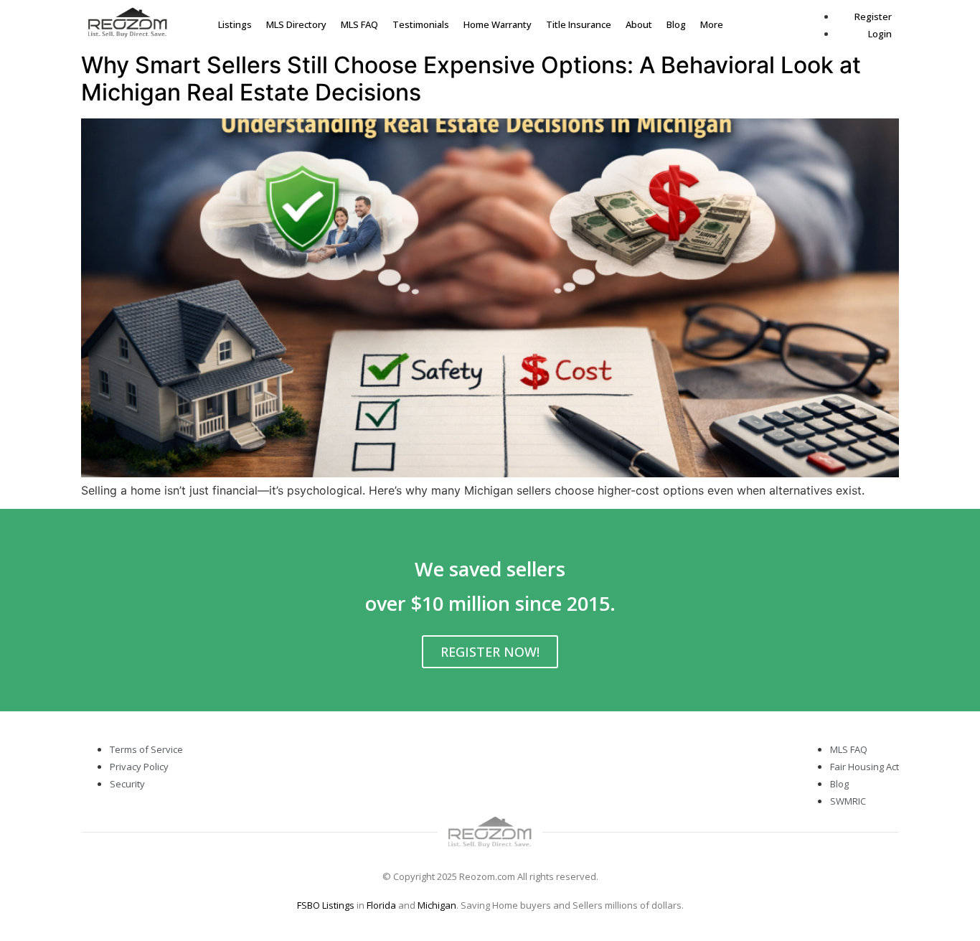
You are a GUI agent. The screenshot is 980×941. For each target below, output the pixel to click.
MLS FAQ (359, 24)
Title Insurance (578, 24)
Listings (235, 24)
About (639, 24)
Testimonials (420, 24)
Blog (676, 24)
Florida (381, 905)
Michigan (437, 905)
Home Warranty (497, 24)
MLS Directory (296, 24)
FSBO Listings (325, 905)
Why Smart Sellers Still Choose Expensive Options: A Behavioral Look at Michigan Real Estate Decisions (471, 78)
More (711, 24)
